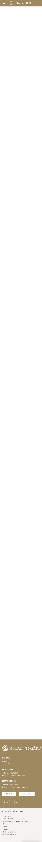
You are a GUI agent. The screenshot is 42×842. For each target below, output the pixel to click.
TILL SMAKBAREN (11, 591)
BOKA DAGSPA (9, 247)
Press (5, 827)
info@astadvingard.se (16, 775)
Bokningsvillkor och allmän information (15, 821)
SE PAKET (27, 247)
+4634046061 (14, 773)
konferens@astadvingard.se (19, 787)
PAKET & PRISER (10, 106)
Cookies (5, 829)
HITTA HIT (8, 794)
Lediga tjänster (8, 819)
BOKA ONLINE (19, 734)
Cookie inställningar (9, 832)
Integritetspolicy (8, 816)
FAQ (4, 824)
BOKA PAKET (26, 794)
